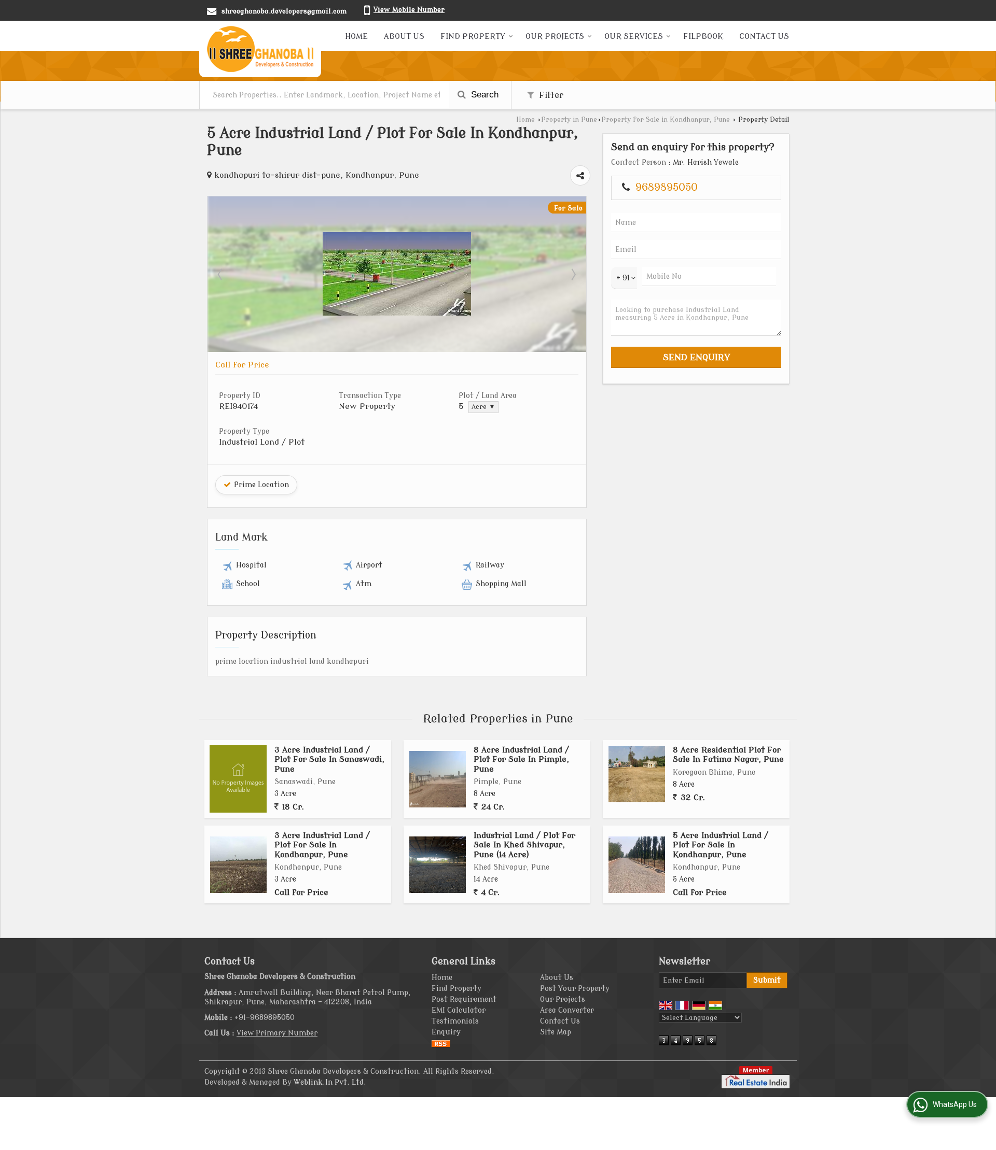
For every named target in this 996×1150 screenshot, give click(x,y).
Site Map (555, 1032)
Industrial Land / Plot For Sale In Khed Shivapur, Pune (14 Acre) (524, 845)
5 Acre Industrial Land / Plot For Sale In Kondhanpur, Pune (720, 845)
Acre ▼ (483, 406)
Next (572, 274)
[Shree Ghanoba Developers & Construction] (260, 49)
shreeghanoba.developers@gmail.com (284, 11)
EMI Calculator (459, 1010)
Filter (549, 95)
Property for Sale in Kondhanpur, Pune (665, 119)
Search (483, 95)
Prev (221, 274)
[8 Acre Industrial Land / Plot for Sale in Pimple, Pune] (437, 779)
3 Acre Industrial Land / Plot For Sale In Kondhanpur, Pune (322, 845)
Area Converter (567, 1010)
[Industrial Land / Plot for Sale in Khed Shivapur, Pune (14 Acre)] (437, 864)
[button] (409, 9)
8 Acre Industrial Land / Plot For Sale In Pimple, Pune (521, 759)
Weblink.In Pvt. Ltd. (330, 1082)
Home (356, 36)
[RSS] (441, 1043)
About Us (404, 36)
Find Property (472, 36)
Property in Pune (569, 119)
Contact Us (764, 36)
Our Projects (554, 36)
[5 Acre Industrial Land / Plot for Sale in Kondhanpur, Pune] (397, 311)
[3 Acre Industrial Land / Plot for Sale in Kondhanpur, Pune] (238, 864)
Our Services (633, 36)
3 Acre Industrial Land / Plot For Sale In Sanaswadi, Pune (329, 759)
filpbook (703, 36)
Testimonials (455, 1021)
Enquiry (446, 1032)
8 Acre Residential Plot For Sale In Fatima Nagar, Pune (728, 754)
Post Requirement (464, 999)
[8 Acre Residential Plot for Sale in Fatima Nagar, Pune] (636, 774)
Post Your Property (575, 988)
